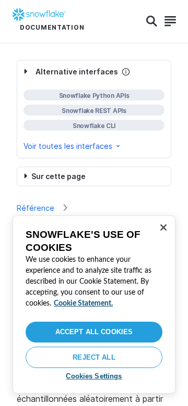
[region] (94, 304)
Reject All (94, 357)
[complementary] (94, 109)
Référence (35, 208)
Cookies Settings (94, 376)
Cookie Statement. (83, 303)
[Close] (163, 227)
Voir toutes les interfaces (68, 146)
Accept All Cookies (94, 332)
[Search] (152, 21)
